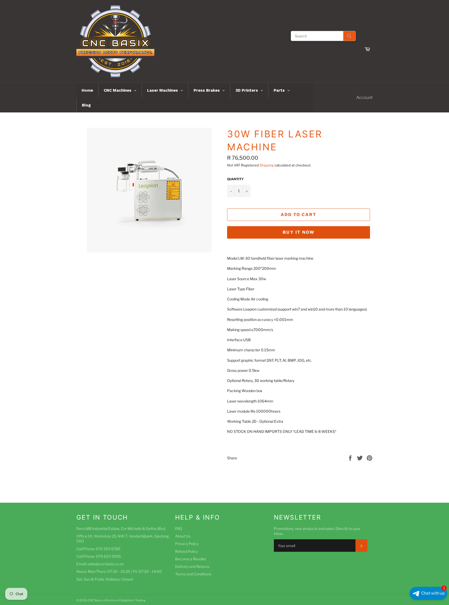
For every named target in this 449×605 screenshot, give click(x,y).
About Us (182, 536)
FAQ (178, 528)
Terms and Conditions (193, 574)
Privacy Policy (187, 543)
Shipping (267, 165)
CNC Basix (95, 600)
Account (364, 97)
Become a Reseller (190, 559)
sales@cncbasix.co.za (105, 564)
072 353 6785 (108, 549)
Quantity (235, 179)
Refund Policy (186, 551)
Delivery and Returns (192, 566)
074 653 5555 (108, 556)
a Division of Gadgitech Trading (124, 600)
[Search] (349, 36)
